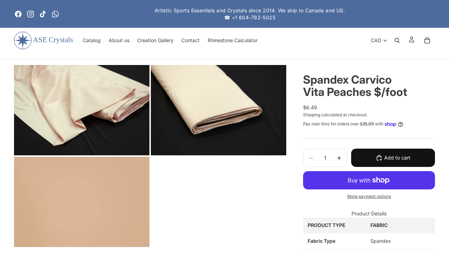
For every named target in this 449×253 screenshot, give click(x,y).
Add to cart (397, 158)
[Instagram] (30, 14)
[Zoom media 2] (218, 110)
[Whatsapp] (55, 14)
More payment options (369, 196)
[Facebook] (18, 14)
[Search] (397, 40)
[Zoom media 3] (81, 202)
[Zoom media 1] (81, 110)
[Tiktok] (43, 14)
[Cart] (427, 40)
